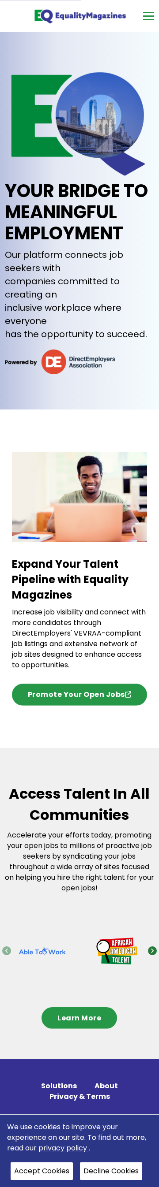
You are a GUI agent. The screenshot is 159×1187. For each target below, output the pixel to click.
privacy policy (63, 1148)
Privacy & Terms (79, 1096)
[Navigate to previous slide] (6, 950)
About (106, 1086)
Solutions (59, 1086)
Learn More (79, 1018)
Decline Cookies (111, 1171)
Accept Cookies (41, 1171)
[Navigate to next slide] (152, 950)
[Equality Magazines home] (79, 15)
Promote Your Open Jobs (76, 694)
